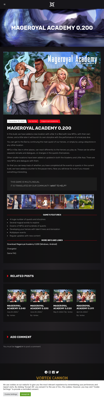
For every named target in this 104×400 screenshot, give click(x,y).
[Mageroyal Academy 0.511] (86, 295)
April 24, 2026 (82, 312)
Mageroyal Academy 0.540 (16, 307)
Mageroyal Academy (49, 121)
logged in (19, 346)
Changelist (11, 249)
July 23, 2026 (12, 312)
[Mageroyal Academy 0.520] (63, 295)
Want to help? (58, 185)
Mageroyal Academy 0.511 (85, 307)
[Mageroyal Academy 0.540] (17, 295)
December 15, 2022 (17, 121)
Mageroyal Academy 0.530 (39, 307)
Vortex (34, 121)
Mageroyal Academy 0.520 (62, 307)
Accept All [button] (25, 394)
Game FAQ (11, 253)
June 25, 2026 (35, 312)
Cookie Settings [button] (11, 394)
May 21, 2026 (58, 312)
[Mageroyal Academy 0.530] (40, 295)
